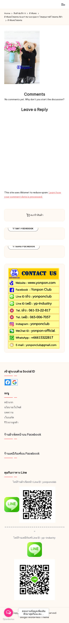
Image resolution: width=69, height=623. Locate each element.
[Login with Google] (15, 382)
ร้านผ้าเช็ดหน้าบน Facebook (22, 434)
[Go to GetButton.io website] (8, 619)
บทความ (8, 412)
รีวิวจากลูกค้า (11, 422)
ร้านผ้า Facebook (23, 228)
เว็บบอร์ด (9, 417)
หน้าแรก (8, 402)
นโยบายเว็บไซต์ (12, 407)
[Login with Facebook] (8, 382)
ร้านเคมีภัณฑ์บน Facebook (22, 453)
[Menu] (63, 4)
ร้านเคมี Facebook (24, 246)
